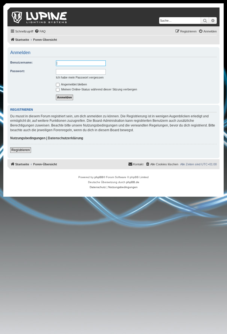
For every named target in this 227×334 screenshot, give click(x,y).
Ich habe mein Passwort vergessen (80, 77)
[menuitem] (40, 31)
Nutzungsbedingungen (27, 138)
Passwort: (17, 71)
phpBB (98, 177)
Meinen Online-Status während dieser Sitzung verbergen (98, 89)
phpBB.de (132, 182)
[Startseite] (40, 17)
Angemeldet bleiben (73, 84)
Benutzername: (21, 62)
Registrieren (20, 150)
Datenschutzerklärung (65, 138)
